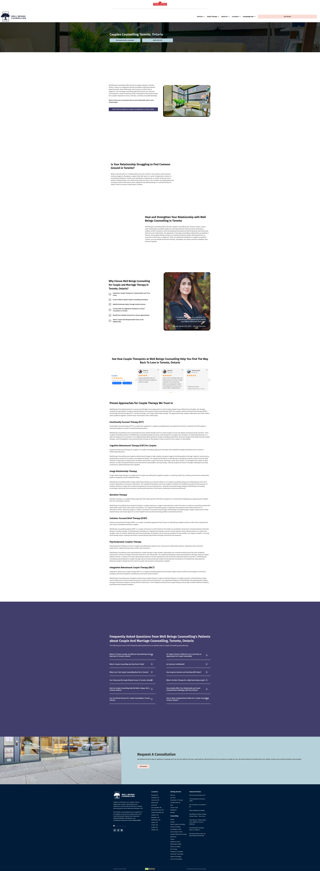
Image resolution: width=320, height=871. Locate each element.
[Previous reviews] (136, 379)
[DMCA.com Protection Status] (150, 869)
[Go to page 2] (172, 392)
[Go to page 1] (171, 392)
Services (200, 16)
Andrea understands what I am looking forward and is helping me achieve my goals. (147, 380)
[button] (133, 655)
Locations (235, 16)
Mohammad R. (196, 370)
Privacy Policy (137, 820)
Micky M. (145, 370)
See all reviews (117, 383)
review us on (126, 383)
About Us (224, 16)
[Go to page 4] (175, 392)
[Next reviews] (209, 379)
